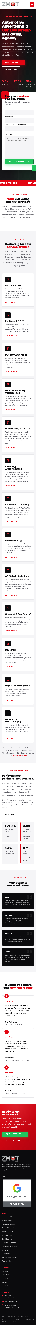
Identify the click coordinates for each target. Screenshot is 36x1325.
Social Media (6, 1254)
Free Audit (5, 1286)
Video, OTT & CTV (8, 1231)
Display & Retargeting (9, 1228)
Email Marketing (7, 1239)
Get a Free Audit (12, 62)
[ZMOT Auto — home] (10, 4)
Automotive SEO (7, 1217)
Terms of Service (16, 1320)
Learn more (10, 302)
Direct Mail (5, 1250)
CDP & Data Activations (9, 1243)
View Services (11, 69)
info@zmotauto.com (11, 1301)
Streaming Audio (7, 1235)
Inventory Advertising (8, 1224)
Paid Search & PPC (8, 1220)
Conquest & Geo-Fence (9, 1246)
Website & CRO (7, 1261)
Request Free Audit (14, 1134)
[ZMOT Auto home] (18, 1159)
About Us (5, 1271)
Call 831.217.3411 (12, 1140)
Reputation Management (9, 1257)
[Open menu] (32, 4)
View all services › (20, 755)
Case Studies (6, 1275)
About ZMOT (10, 814)
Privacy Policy (4, 1320)
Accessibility (29, 1319)
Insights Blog (6, 1278)
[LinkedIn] (4, 1176)
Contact (4, 1282)
